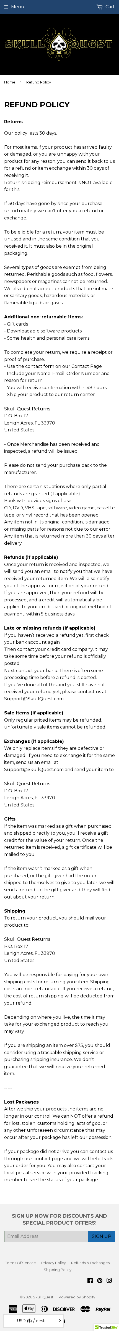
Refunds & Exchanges (90, 1263)
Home (9, 82)
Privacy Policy (53, 1263)
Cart (109, 6)
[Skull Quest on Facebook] (90, 1281)
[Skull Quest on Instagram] (109, 1281)
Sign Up (101, 1236)
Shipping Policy (57, 1269)
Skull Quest (43, 1297)
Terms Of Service (20, 1263)
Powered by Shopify (77, 1297)
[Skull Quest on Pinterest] (100, 1281)
